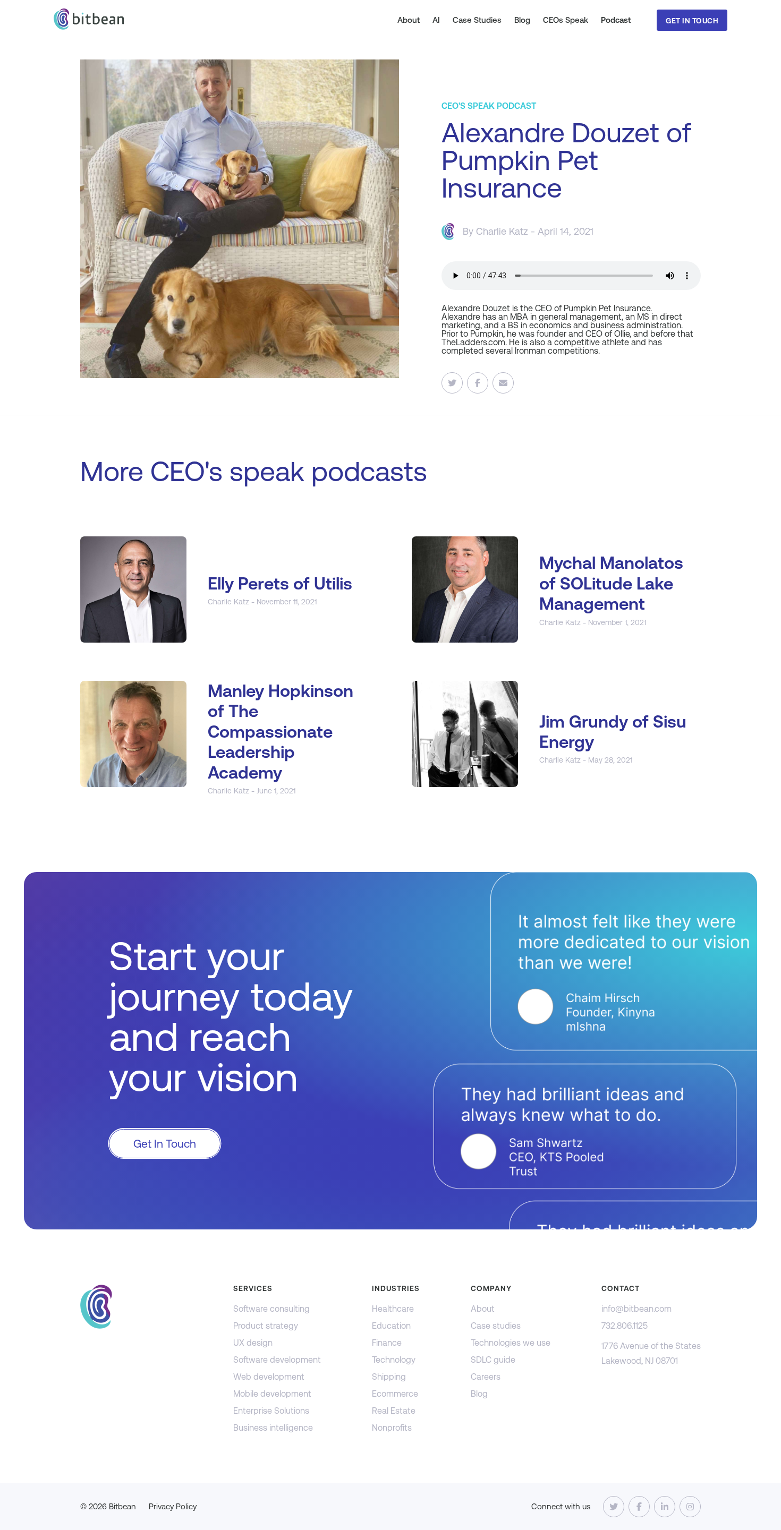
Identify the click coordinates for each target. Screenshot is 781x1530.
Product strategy (265, 1326)
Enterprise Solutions (271, 1411)
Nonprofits (392, 1428)
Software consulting (271, 1309)
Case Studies (477, 19)
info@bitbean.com (636, 1309)
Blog (522, 19)
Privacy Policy (173, 1506)
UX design (253, 1343)
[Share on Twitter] (452, 383)
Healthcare (393, 1309)
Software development (277, 1360)
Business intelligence (273, 1428)
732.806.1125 (624, 1326)
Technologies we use (510, 1343)
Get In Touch (692, 20)
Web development (268, 1377)
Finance (387, 1343)
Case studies (496, 1326)
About (408, 19)
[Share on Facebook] (477, 383)
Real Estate (393, 1411)
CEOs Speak (565, 19)
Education (391, 1326)
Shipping (389, 1377)
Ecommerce (395, 1394)
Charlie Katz (502, 231)
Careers (485, 1377)
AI (436, 19)
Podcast (616, 19)
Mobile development (272, 1394)
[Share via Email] (503, 383)
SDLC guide (493, 1360)
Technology (393, 1360)
